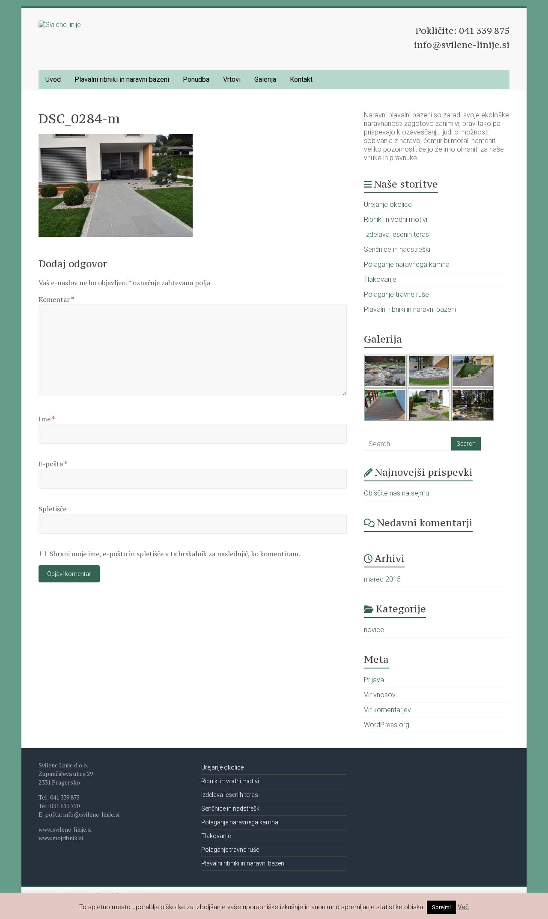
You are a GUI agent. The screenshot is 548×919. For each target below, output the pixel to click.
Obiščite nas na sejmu (396, 493)
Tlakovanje (380, 279)
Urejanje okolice (388, 204)
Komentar (56, 299)
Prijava (374, 680)
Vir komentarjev (387, 710)
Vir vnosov (380, 695)
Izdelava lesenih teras (396, 234)
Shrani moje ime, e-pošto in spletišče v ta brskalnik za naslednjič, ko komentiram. (175, 553)
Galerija (265, 79)
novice (374, 630)
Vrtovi (232, 79)
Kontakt (301, 79)
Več (463, 907)
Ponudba (196, 79)
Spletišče (52, 508)
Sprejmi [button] (441, 907)
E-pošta (53, 463)
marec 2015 (382, 579)
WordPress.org (386, 725)
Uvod (53, 79)
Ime (47, 419)
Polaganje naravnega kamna (407, 264)
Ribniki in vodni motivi (395, 219)
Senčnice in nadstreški (397, 249)
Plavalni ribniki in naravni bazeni (121, 79)
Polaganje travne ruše (396, 294)
